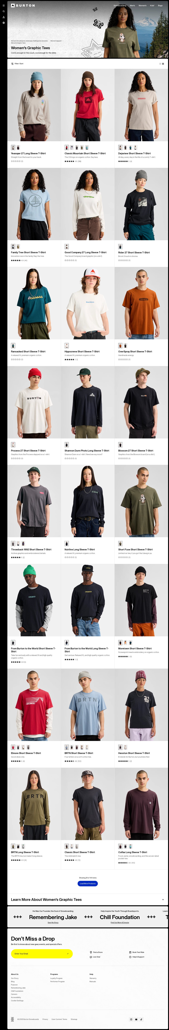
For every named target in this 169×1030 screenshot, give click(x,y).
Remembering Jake (18, 988)
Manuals (93, 981)
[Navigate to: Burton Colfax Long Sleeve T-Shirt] (141, 804)
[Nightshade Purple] (72, 147)
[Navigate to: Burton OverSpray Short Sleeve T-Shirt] (141, 303)
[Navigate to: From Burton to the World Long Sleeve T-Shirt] (87, 600)
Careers (14, 994)
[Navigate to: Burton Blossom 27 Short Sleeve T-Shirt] (141, 402)
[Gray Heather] (23, 846)
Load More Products (88, 883)
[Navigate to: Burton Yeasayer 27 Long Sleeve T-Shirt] (34, 105)
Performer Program (57, 981)
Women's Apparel (56, 41)
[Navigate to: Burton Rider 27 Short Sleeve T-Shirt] (141, 204)
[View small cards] (163, 63)
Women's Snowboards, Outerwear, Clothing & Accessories (29, 41)
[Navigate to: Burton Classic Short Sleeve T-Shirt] (87, 804)
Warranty (93, 978)
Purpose (14, 985)
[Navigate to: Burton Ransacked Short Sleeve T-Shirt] (34, 303)
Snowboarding (120, 5)
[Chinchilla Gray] (13, 147)
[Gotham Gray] (13, 543)
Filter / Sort (19, 63)
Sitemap (74, 1019)
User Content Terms (59, 1019)
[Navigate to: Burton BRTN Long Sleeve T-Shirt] (34, 804)
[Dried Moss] (13, 846)
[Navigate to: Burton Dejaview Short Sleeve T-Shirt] (141, 105)
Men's (132, 5)
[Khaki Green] (120, 543)
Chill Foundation (17, 991)
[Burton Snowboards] (23, 5)
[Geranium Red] (67, 147)
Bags (160, 5)
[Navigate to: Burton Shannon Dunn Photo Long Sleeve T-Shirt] (87, 402)
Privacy (45, 1019)
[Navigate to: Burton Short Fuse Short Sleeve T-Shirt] (141, 501)
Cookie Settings (17, 1000)
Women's (142, 5)
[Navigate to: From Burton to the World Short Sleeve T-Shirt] (34, 600)
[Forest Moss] (82, 147)
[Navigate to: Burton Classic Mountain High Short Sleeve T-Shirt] (87, 105)
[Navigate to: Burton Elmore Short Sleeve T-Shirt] (34, 705)
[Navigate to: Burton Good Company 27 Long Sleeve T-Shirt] (87, 204)
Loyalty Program (56, 978)
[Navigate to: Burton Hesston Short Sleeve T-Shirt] (141, 705)
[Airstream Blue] (13, 246)
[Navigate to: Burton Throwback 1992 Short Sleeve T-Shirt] (34, 501)
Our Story (14, 978)
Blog (12, 981)
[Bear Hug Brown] (18, 147)
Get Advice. (150, 922)
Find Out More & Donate (85, 922)
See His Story (18, 922)
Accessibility (16, 997)
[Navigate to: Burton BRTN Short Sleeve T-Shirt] (87, 705)
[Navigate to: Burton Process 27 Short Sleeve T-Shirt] (34, 402)
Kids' (152, 5)
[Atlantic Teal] (130, 147)
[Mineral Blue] (87, 147)
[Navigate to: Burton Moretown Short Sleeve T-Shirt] (141, 600)
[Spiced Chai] (120, 345)
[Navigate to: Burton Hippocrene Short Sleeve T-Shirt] (87, 303)
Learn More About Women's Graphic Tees (46, 899)
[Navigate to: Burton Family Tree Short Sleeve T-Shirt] (34, 204)
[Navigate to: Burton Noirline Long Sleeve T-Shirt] (87, 501)
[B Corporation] (12, 1019)
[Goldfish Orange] (125, 642)
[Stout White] (135, 147)
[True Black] (77, 147)
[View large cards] (160, 63)
